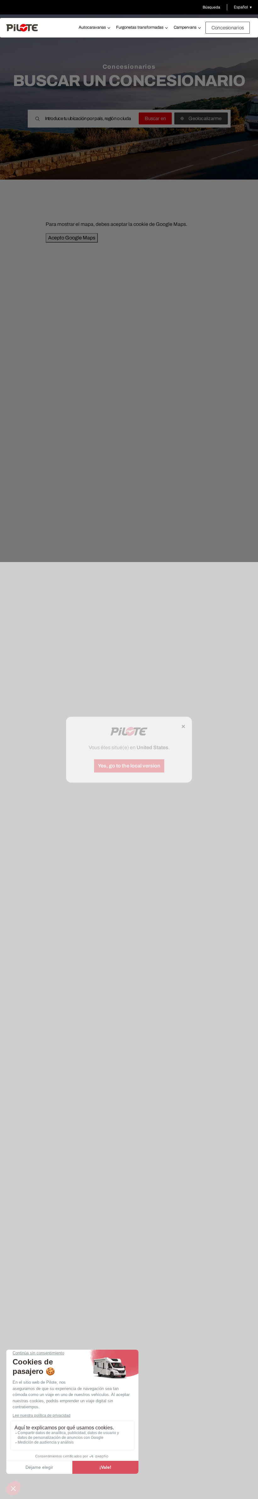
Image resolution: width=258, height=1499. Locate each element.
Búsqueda (211, 7)
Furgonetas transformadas (140, 27)
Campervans (185, 27)
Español (241, 7)
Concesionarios (227, 27)
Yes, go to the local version (129, 765)
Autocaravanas (92, 27)
